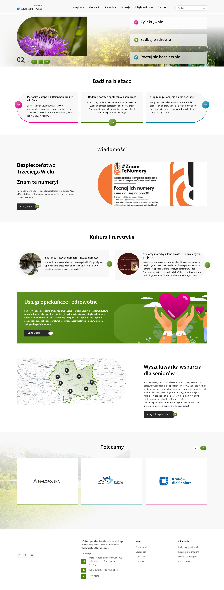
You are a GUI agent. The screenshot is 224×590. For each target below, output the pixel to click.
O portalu (162, 7)
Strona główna (77, 7)
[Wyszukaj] (204, 8)
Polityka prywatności (188, 547)
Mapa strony (184, 561)
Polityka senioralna (144, 7)
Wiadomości (94, 7)
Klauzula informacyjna (188, 552)
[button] (34, 62)
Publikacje (125, 7)
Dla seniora (110, 7)
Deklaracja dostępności (189, 557)
